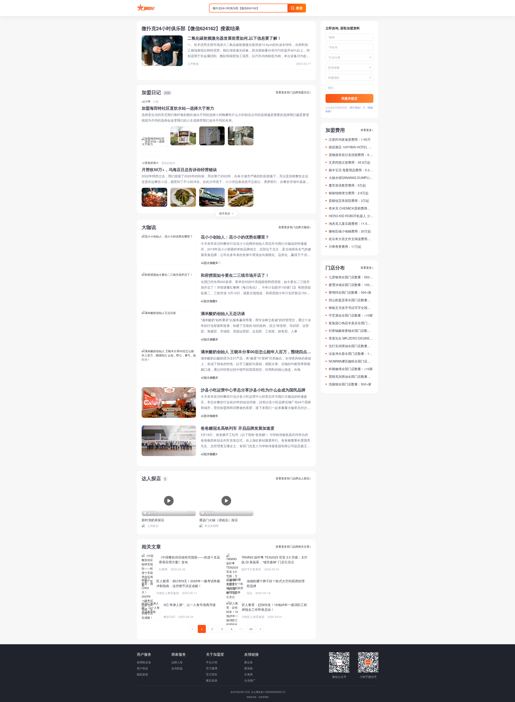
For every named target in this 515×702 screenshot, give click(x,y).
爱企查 (248, 662)
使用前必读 (144, 662)
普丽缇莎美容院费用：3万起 (349, 200)
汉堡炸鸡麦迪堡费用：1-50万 (350, 139)
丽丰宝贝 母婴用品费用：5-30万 (350, 170)
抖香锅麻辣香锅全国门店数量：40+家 (348, 330)
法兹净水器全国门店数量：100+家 (351, 353)
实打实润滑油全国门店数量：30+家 (350, 346)
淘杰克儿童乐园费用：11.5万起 (349, 223)
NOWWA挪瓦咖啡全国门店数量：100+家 (350, 361)
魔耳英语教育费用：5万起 (347, 185)
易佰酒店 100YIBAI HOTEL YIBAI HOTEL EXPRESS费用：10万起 (351, 147)
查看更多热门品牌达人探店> (293, 478)
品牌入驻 (177, 662)
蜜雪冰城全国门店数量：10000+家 (351, 284)
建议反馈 (211, 680)
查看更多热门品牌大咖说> (294, 227)
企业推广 (249, 680)
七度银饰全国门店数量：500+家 (349, 277)
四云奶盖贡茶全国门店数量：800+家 (350, 300)
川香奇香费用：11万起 (345, 246)
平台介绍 (211, 662)
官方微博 (211, 668)
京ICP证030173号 (240, 692)
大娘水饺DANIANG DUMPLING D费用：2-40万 (350, 177)
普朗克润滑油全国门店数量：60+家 (350, 376)
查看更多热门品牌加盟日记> (293, 92)
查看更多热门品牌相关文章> (293, 546)
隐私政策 (142, 674)
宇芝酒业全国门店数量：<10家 (351, 315)
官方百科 (211, 674)
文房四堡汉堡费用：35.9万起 (349, 162)
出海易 (248, 674)
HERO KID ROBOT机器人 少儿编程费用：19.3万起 (351, 216)
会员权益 (177, 668)
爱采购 (248, 668)
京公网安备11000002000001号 (268, 692)
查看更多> (366, 130)
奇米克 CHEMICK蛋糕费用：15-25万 (350, 208)
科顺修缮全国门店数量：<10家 (351, 368)
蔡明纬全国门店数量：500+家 (350, 292)
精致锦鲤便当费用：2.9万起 (349, 193)
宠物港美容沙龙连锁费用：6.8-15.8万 (351, 154)
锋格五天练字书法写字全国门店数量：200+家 (350, 307)
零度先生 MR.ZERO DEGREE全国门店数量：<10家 (350, 338)
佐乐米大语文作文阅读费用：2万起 (350, 238)
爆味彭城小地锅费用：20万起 (350, 231)
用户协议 (142, 668)
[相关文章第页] (192, 629)
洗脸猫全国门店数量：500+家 (350, 384)
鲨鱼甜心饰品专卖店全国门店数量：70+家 (350, 323)
